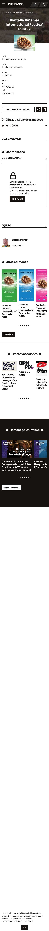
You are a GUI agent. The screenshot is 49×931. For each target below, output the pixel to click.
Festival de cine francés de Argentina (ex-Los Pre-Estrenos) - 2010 (9, 381)
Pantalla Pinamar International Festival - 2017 (9, 311)
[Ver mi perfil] (44, 4)
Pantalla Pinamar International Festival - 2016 (26, 310)
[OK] (24, 927)
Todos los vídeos (11, 488)
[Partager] (38, 109)
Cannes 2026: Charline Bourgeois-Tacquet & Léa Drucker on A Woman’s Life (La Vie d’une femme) (16, 466)
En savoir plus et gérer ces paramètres (18, 921)
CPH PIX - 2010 (24, 374)
